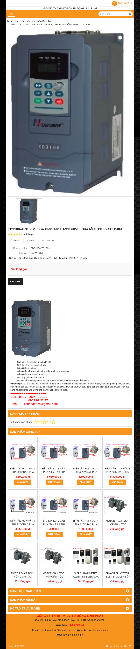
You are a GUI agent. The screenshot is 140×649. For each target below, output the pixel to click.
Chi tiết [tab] (15, 281)
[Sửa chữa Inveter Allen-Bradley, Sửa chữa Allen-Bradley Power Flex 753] (117, 557)
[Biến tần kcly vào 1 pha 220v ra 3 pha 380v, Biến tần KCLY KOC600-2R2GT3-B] (23, 504)
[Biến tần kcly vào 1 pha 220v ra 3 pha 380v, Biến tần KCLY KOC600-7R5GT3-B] (54, 452)
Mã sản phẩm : (20, 248)
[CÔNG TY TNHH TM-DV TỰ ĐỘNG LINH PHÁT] (70, 8)
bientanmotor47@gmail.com (56, 630)
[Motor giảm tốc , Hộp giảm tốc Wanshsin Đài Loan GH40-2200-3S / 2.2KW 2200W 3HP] (117, 504)
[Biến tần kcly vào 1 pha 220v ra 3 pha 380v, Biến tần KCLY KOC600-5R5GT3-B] (86, 452)
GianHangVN (126, 646)
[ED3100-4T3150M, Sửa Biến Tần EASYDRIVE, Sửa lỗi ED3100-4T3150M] (70, 113)
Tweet (32, 240)
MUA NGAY (23, 482)
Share (15, 240)
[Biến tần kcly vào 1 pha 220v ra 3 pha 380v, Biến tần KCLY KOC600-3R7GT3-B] (117, 452)
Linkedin (49, 240)
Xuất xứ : (23, 253)
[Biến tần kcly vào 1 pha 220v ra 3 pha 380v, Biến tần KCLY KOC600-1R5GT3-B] (54, 504)
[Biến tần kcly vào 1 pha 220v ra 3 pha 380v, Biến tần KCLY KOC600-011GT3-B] (23, 452)
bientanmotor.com (98, 630)
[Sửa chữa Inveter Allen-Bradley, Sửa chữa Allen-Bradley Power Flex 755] (86, 557)
